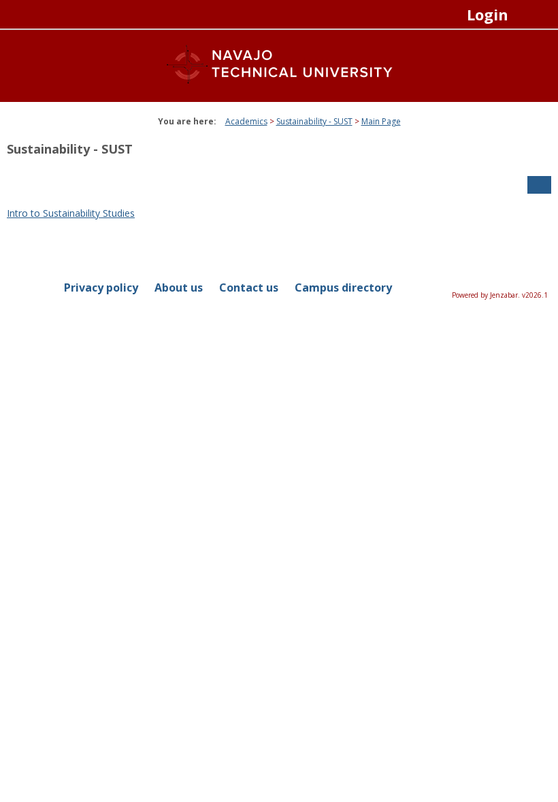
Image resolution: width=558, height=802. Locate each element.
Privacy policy (101, 287)
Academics (246, 121)
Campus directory (343, 287)
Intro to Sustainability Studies (71, 213)
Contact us (248, 287)
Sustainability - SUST (314, 121)
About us (178, 287)
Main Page (381, 121)
